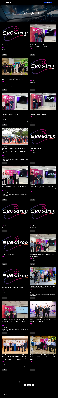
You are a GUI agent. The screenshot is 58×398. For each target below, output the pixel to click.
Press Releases (32, 43)
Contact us (48, 2)
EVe (5, 47)
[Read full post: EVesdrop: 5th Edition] (43, 136)
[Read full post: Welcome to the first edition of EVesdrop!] (15, 276)
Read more (5, 54)
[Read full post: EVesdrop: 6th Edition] (43, 66)
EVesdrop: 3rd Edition (35, 223)
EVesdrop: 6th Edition (35, 78)
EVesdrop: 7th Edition (7, 45)
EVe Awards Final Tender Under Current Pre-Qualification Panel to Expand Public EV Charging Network (43, 188)
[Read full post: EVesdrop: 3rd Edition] (43, 211)
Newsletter (3, 43)
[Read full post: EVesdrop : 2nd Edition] (15, 243)
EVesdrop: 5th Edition (35, 148)
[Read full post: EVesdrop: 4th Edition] (15, 211)
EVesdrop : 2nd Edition (8, 254)
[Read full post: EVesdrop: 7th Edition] (15, 33)
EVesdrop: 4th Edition (7, 223)
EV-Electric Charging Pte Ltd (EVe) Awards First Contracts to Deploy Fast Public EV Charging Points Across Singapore (14, 321)
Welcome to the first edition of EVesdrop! (12, 287)
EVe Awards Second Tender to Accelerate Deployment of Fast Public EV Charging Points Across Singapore (42, 254)
